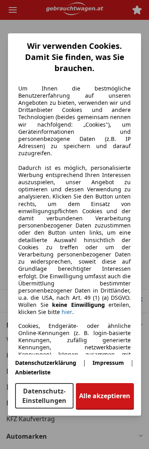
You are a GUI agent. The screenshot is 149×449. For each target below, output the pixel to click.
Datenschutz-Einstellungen (44, 396)
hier (67, 312)
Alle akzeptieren (104, 395)
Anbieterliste (32, 372)
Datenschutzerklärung (45, 362)
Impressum (108, 362)
